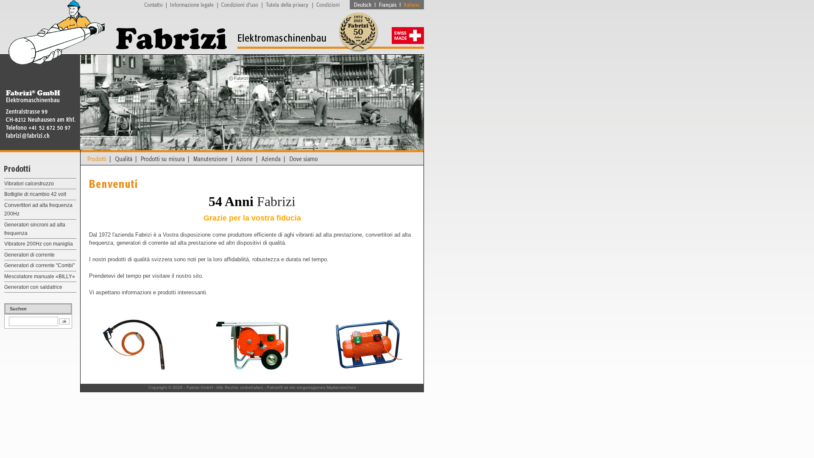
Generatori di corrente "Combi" (39, 265)
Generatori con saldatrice (33, 287)
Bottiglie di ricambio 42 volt (35, 194)
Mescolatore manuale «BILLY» (39, 276)
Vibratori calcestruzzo (29, 184)
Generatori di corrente (29, 255)
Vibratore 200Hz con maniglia (38, 244)
